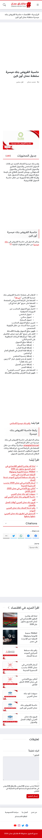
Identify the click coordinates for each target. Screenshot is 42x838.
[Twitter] (13, 535)
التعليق (36, 755)
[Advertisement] (21, 46)
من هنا (18, 297)
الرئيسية (35, 14)
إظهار (8, 156)
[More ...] (6, 535)
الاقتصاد (26, 14)
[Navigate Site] (37, 5)
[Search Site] (4, 5)
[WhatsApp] (21, 535)
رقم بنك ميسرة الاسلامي (20, 423)
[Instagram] (19, 825)
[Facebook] (35, 535)
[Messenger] (28, 535)
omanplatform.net (31, 445)
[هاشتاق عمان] (21, 5)
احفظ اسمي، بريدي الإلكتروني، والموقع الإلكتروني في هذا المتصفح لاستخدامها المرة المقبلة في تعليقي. (21, 788)
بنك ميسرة (34, 547)
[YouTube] (15, 825)
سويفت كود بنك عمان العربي (23, 494)
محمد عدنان (31, 82)
